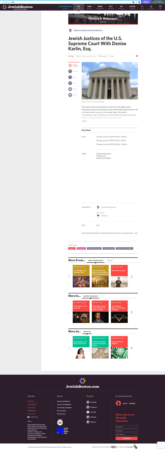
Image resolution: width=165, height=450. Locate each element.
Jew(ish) (72, 248)
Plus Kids (31, 407)
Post (74, 77)
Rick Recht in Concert (119, 270)
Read (100, 7)
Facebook (93, 402)
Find (89, 7)
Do (121, 7)
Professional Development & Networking (37, 438)
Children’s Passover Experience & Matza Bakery (99, 343)
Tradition (32, 411)
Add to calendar (75, 65)
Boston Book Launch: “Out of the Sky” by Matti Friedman (99, 308)
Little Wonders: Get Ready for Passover (80, 342)
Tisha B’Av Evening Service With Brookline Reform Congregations (100, 272)
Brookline (87, 331)
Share (75, 71)
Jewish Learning (108, 248)
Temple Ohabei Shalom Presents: (88, 30)
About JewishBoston (63, 401)
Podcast (93, 422)
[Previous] (69, 276)
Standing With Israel (35, 435)
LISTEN (132, 7)
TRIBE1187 (104, 216)
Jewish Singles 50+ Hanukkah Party (80, 271)
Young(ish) (81, 248)
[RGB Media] (114, 447)
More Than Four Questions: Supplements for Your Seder (37, 427)
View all (103, 22)
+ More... (84, 121)
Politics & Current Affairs (124, 248)
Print (75, 95)
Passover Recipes (39, 424)
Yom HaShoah (32, 430)
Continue (126, 438)
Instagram (93, 407)
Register (132, 403)
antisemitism (65, 7)
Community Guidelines (64, 407)
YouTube (93, 412)
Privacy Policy (61, 411)
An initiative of (6, 2)
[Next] (131, 276)
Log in (125, 403)
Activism (31, 414)
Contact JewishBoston (64, 404)
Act (111, 7)
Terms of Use (61, 414)
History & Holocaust (103, 18)
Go (78, 7)
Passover (31, 424)
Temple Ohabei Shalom (108, 207)
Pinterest (93, 417)
